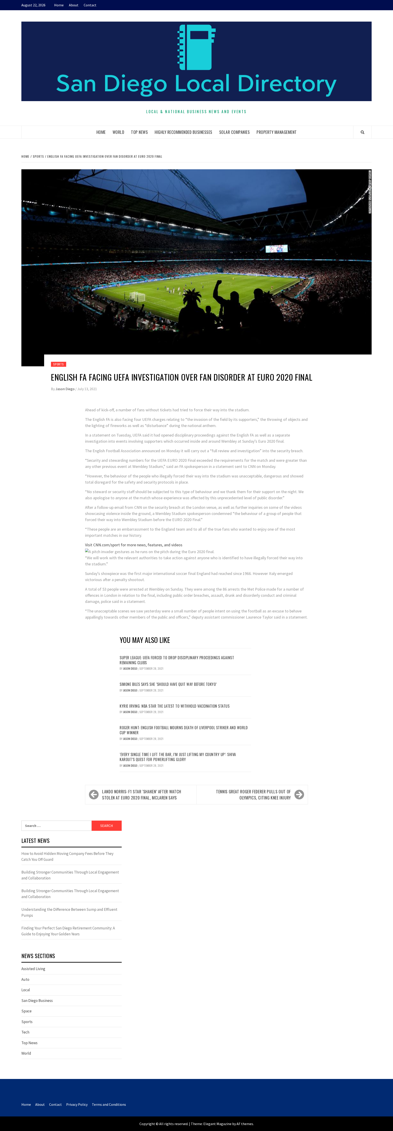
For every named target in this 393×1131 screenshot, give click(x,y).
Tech (25, 1032)
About (73, 5)
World (118, 132)
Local (25, 989)
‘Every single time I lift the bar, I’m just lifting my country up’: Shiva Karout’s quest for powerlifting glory (178, 757)
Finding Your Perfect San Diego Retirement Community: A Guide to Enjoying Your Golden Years (68, 931)
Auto (25, 979)
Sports (58, 364)
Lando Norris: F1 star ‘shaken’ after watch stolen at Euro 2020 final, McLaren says (141, 795)
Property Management (277, 132)
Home (59, 5)
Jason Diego (65, 389)
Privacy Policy (77, 1104)
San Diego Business (37, 1000)
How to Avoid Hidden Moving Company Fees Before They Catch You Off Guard (67, 856)
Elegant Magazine (217, 1123)
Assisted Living (33, 968)
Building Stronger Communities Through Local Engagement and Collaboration (70, 875)
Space (26, 1011)
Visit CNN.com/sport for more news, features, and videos (133, 544)
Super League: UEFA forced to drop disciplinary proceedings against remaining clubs (177, 660)
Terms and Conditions (109, 1104)
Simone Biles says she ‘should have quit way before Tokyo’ (168, 684)
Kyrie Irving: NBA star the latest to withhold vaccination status (174, 706)
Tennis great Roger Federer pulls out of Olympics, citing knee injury (253, 795)
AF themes (245, 1123)
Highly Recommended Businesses (183, 132)
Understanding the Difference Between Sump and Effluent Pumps (69, 912)
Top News (139, 132)
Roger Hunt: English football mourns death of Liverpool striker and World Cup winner (184, 730)
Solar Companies (234, 132)
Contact (90, 5)
